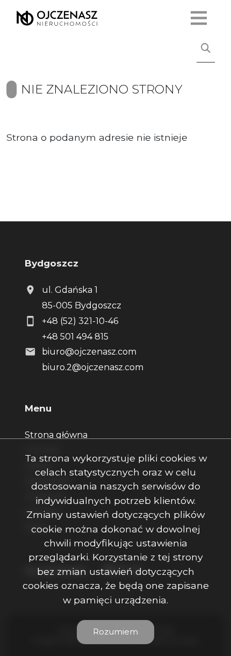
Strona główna (56, 435)
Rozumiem (115, 631)
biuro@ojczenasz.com (89, 352)
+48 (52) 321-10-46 (80, 321)
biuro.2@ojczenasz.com (92, 367)
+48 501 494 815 (75, 336)
